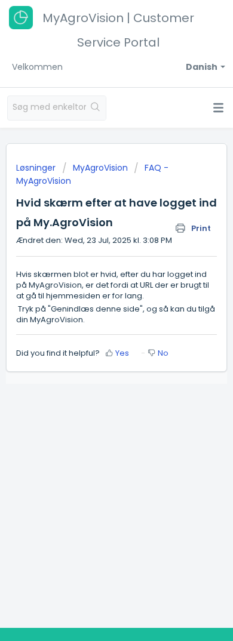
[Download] (94, 312)
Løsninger (37, 168)
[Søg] (96, 108)
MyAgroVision (100, 168)
